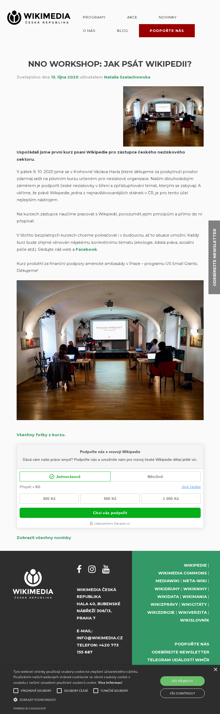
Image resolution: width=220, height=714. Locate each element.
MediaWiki (167, 580)
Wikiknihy (195, 588)
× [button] (215, 670)
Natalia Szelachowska (127, 77)
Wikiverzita (192, 612)
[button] (76, 699)
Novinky (168, 17)
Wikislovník (194, 620)
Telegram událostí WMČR (178, 659)
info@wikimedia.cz (100, 638)
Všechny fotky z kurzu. (41, 434)
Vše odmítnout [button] (182, 693)
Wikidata (168, 596)
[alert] (110, 689)
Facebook (86, 249)
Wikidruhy (167, 588)
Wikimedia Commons (182, 573)
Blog (122, 31)
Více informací (110, 682)
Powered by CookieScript (29, 708)
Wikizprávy (164, 604)
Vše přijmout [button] (182, 681)
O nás (89, 31)
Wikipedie (195, 565)
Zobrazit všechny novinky (44, 537)
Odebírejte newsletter (180, 652)
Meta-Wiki (195, 580)
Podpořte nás (167, 31)
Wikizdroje (161, 612)
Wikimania (194, 596)
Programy (94, 17)
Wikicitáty (194, 604)
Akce (132, 17)
